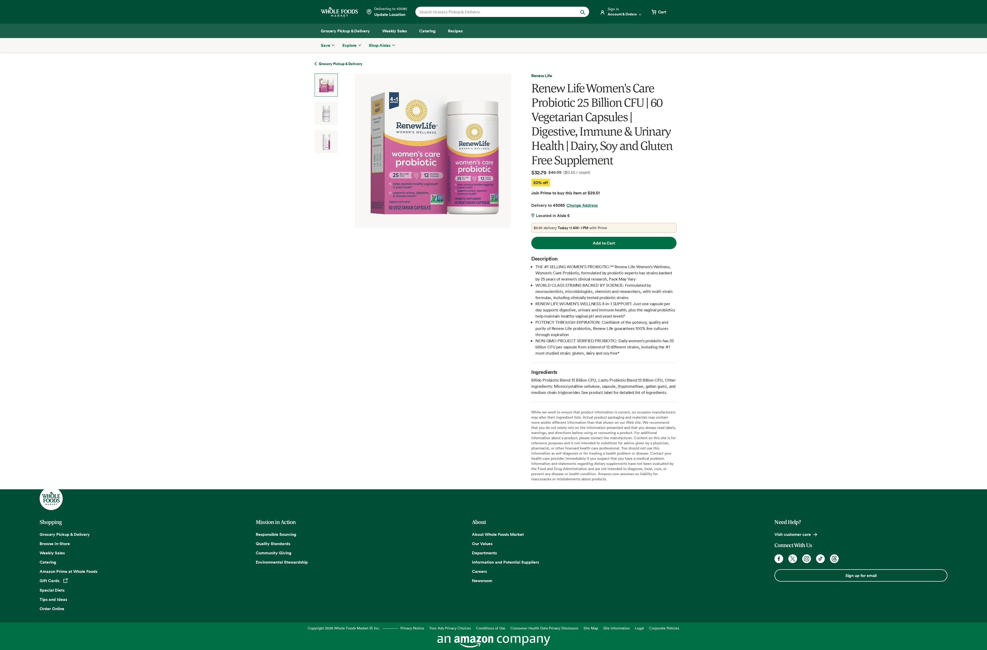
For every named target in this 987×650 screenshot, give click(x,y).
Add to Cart (604, 243)
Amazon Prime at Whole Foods (68, 571)
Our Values (482, 543)
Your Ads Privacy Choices (450, 628)
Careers (479, 571)
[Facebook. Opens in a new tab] (778, 558)
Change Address (582, 205)
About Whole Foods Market (498, 534)
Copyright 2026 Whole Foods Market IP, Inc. (344, 628)
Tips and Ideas (53, 599)
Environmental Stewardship (282, 562)
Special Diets (52, 590)
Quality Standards (273, 543)
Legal (639, 628)
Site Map (590, 628)
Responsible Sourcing (276, 534)
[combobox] (493, 12)
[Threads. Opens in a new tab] (834, 558)
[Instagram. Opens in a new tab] (806, 558)
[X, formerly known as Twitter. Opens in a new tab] (792, 558)
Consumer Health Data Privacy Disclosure (544, 628)
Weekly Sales (52, 553)
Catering (48, 562)
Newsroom (482, 580)
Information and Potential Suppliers (505, 562)
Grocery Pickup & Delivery (65, 534)
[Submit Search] (582, 12)
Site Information (616, 628)
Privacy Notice (412, 628)
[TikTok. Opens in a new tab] (820, 558)
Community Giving (273, 553)
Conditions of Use (490, 628)
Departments (484, 553)
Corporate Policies (664, 628)
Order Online (52, 608)
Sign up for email (861, 575)
